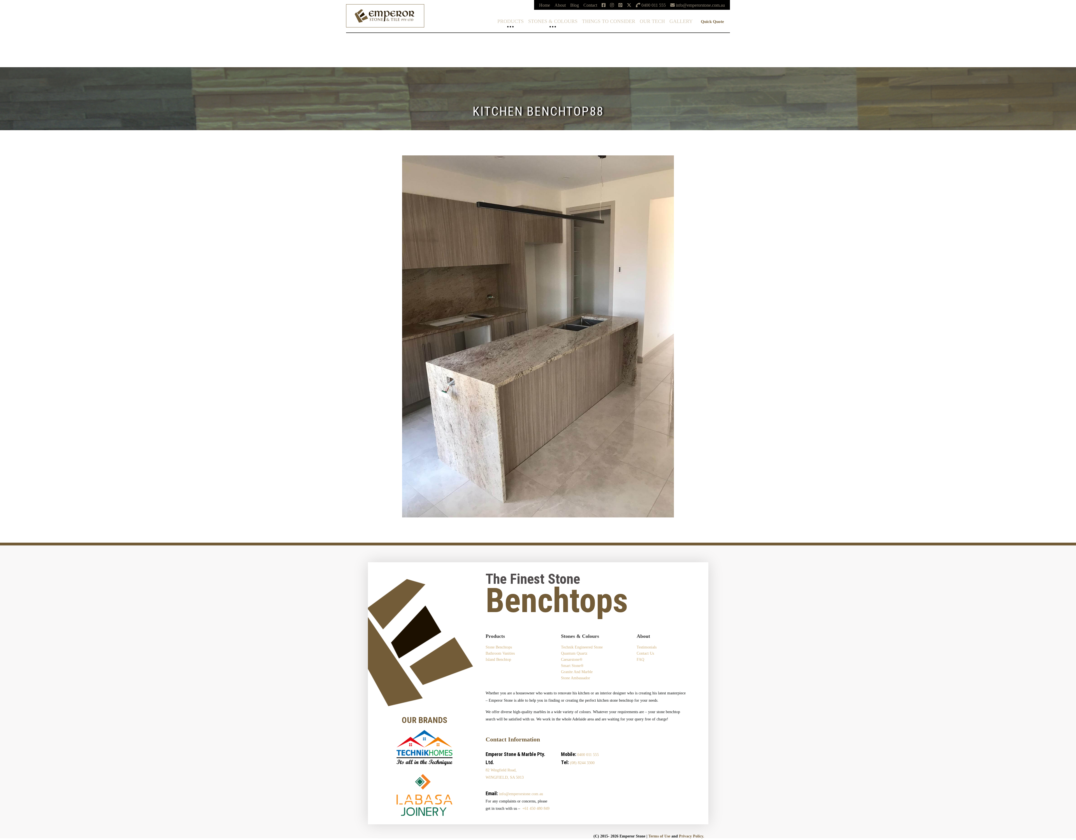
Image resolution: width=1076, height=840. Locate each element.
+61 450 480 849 (535, 808)
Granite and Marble (577, 672)
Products (510, 21)
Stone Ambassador (575, 678)
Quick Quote (712, 21)
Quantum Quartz (15, 42)
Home (544, 5)
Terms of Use (659, 836)
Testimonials (647, 647)
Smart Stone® (12, 51)
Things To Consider (608, 21)
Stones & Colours (553, 21)
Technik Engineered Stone (23, 38)
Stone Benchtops (499, 647)
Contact (590, 5)
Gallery (681, 21)
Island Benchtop (498, 659)
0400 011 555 (588, 755)
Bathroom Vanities (500, 653)
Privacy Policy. (691, 836)
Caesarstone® (12, 47)
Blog (574, 5)
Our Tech (652, 21)
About (560, 5)
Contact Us (645, 653)
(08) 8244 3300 (582, 763)
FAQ (640, 659)
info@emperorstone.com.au (521, 794)
